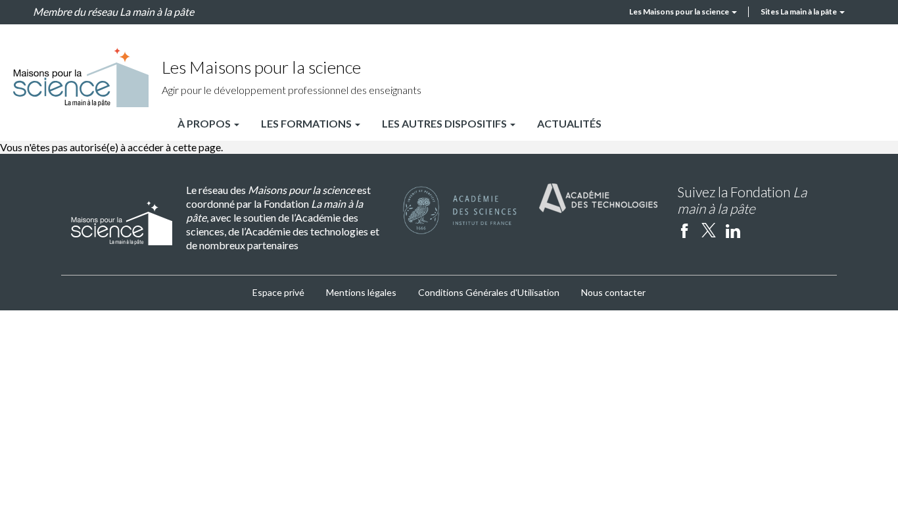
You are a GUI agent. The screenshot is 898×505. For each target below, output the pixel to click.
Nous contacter (613, 292)
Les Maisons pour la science (679, 11)
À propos (205, 123)
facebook (684, 230)
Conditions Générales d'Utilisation (488, 292)
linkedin (733, 230)
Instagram (757, 230)
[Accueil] (81, 77)
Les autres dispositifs (445, 123)
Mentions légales (361, 292)
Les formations (307, 123)
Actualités (569, 123)
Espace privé (278, 292)
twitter (708, 230)
